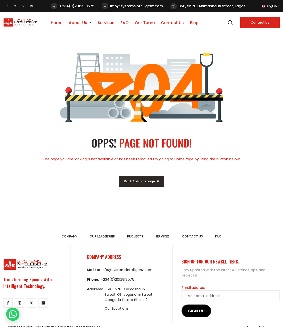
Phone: (93, 279)
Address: (95, 289)
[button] (12, 314)
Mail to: (93, 269)
